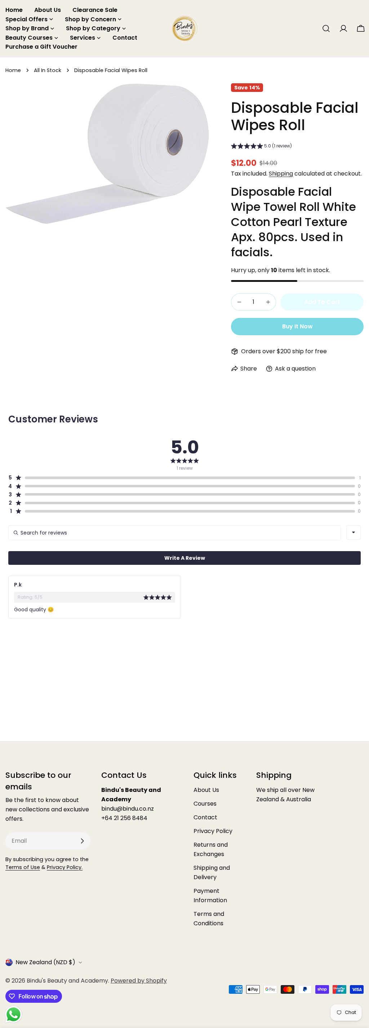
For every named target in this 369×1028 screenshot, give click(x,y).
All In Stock (47, 70)
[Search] (326, 28)
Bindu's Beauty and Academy (67, 980)
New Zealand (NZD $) (45, 962)
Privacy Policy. (65, 867)
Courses (205, 803)
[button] (261, 146)
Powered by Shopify (139, 980)
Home (13, 70)
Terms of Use (22, 867)
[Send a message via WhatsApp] (13, 1014)
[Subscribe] (82, 840)
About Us (206, 790)
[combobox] (353, 532)
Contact (205, 817)
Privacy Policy (213, 831)
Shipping (281, 173)
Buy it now (297, 326)
